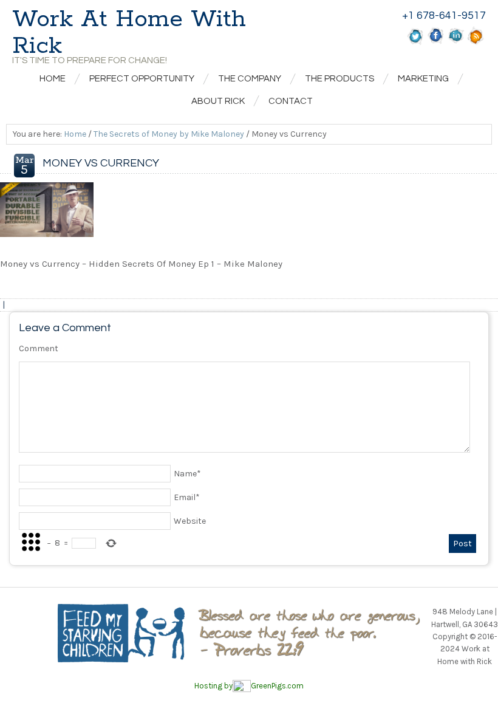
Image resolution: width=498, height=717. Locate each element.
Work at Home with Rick (129, 32)
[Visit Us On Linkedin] (456, 42)
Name (187, 473)
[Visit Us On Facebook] (436, 42)
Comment (38, 348)
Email (187, 497)
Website (190, 521)
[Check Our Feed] (476, 42)
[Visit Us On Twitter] (416, 42)
